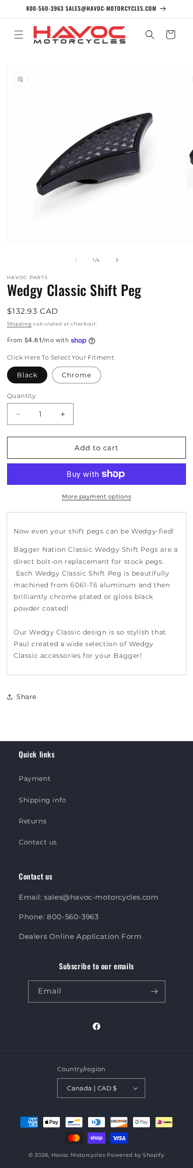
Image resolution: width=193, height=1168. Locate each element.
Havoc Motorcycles (78, 1155)
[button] (18, 34)
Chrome (76, 375)
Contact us (38, 842)
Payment (35, 778)
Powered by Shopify (135, 1155)
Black (27, 375)
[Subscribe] (154, 991)
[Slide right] (117, 260)
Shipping (19, 324)
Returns (32, 821)
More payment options (96, 496)
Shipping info (43, 800)
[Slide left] (76, 260)
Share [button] (26, 696)
